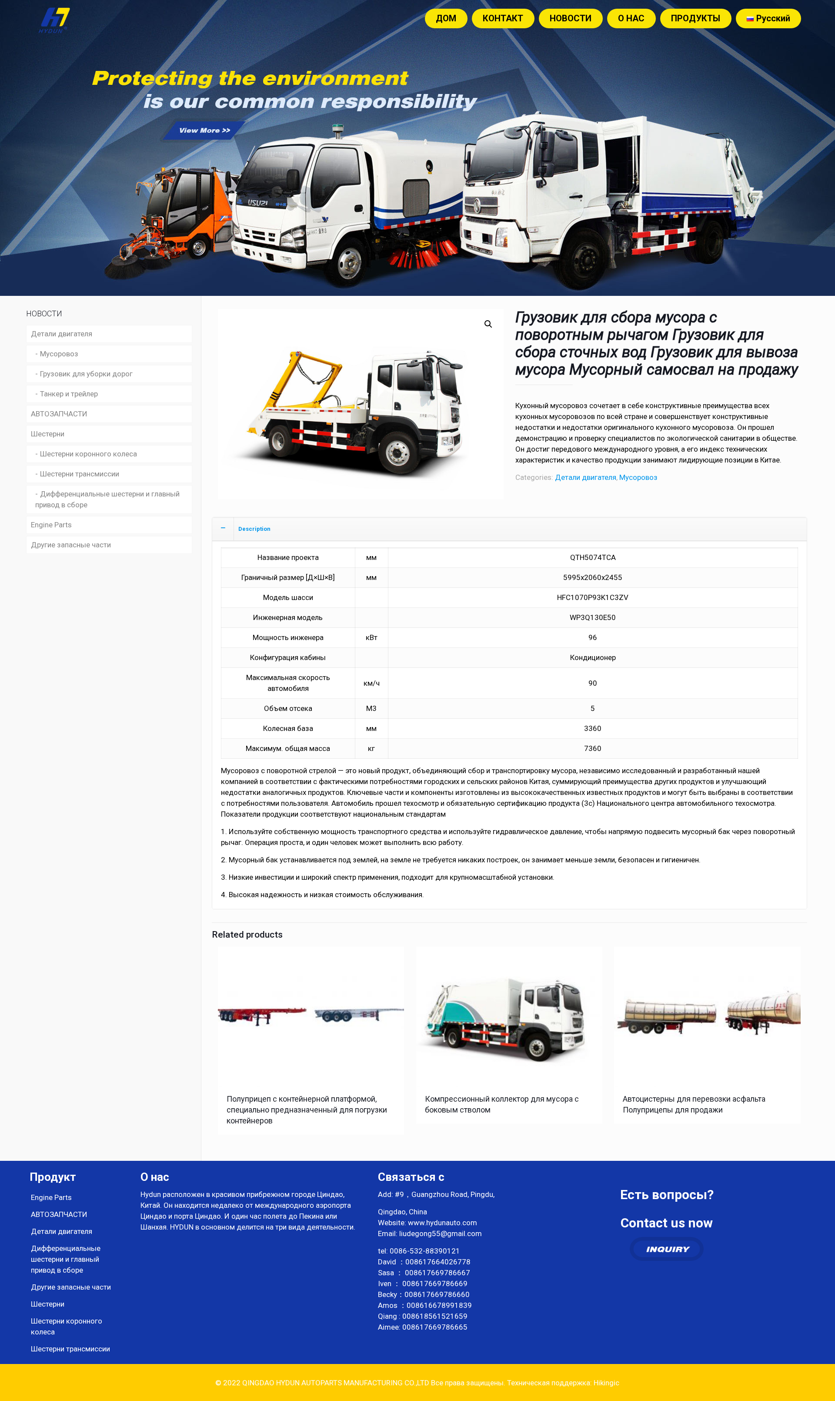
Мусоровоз (638, 477)
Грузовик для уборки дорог (86, 373)
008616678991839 (439, 1305)
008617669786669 (435, 1283)
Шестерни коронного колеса (88, 453)
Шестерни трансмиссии (79, 473)
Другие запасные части (71, 544)
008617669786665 (435, 1327)
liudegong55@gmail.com (440, 1233)
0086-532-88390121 (425, 1251)
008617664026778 (438, 1261)
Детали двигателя (585, 477)
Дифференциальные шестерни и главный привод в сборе (107, 499)
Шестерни (47, 433)
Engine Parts (51, 524)
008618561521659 (435, 1316)
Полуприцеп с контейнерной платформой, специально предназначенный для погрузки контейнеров (307, 1109)
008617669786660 (437, 1294)
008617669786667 (437, 1272)
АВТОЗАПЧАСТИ (59, 413)
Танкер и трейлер (69, 393)
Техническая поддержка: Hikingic (562, 1382)
